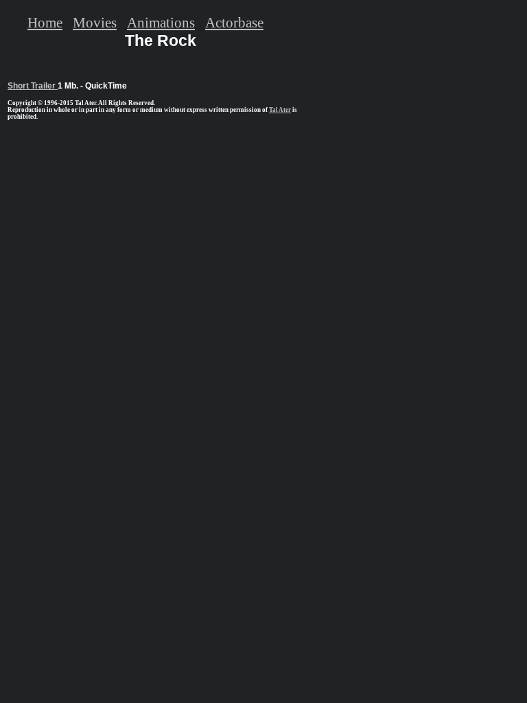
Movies (95, 22)
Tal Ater (280, 109)
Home (44, 22)
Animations (161, 22)
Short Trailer (33, 86)
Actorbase (234, 22)
